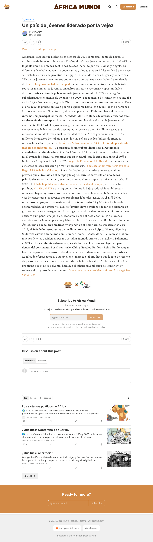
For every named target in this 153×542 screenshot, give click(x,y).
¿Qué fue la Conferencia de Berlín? (45, 430)
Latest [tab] (33, 398)
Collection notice (96, 520)
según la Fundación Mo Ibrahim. (89, 161)
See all (28, 475)
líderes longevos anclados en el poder (49, 84)
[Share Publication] (116, 7)
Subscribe (128, 6)
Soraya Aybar (35, 32)
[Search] (110, 7)
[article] (76, 413)
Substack (61, 535)
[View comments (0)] (32, 42)
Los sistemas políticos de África (44, 406)
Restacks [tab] (42, 360)
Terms (83, 520)
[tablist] (35, 361)
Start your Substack (68, 528)
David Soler (44, 417)
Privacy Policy (99, 327)
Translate (28, 20)
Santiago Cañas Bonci (45, 441)
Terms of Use (91, 324)
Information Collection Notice (75, 327)
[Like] (25, 42)
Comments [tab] (29, 360)
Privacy (74, 520)
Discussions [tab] (45, 398)
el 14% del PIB (43, 188)
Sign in (144, 6)
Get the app (91, 528)
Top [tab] (25, 398)
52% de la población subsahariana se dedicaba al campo (67, 184)
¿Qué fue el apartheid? (37, 453)
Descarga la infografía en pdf (40, 49)
